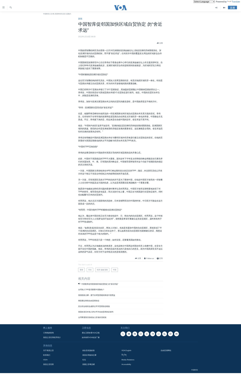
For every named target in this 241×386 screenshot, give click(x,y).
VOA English (126, 350)
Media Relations (128, 360)
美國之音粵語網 (88, 364)
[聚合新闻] (164, 334)
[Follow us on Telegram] (152, 334)
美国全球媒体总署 (89, 355)
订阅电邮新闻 (48, 333)
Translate (236, 2)
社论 (84, 360)
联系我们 (46, 355)
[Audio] (216, 8)
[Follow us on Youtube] (128, 334)
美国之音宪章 (48, 364)
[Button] (160, 43)
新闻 (80, 19)
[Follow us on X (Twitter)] (122, 334)
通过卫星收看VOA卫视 (91, 333)
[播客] (170, 334)
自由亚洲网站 (166, 350)
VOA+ (45, 360)
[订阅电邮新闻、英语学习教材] (176, 334)
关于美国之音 (48, 350)
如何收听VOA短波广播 (91, 337)
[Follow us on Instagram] (140, 334)
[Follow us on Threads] (146, 334)
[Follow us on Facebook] (134, 334)
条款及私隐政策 (88, 350)
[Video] (224, 8)
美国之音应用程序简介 (52, 337)
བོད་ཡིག (124, 355)
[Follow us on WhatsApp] (158, 334)
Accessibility (126, 364)
